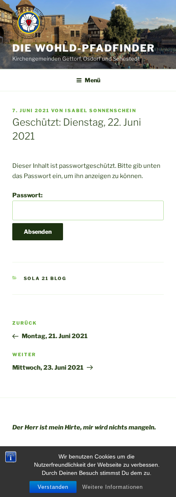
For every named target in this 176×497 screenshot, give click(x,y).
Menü (92, 80)
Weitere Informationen (112, 487)
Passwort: (27, 195)
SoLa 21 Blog (45, 278)
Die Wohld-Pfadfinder (83, 48)
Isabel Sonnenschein (100, 110)
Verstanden (53, 487)
